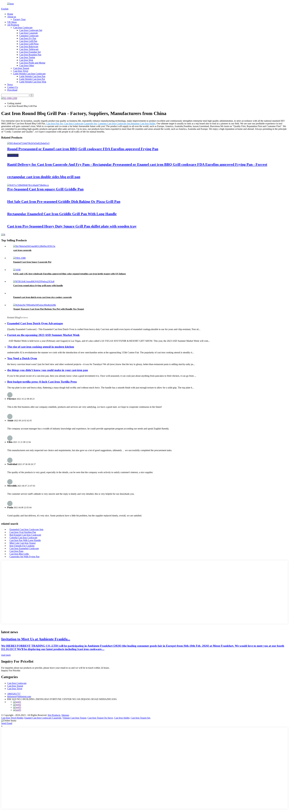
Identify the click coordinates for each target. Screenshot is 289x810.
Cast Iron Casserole (28, 33)
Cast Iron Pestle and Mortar (32, 62)
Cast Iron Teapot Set (140, 718)
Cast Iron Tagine (27, 57)
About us (11, 16)
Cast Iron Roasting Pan (30, 54)
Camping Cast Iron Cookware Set (114, 123)
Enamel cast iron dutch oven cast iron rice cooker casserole (42, 297)
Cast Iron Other (26, 65)
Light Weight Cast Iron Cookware (29, 73)
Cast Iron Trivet (20, 71)
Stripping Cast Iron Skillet (143, 123)
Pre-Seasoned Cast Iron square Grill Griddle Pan (45, 189)
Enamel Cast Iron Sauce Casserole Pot (32, 262)
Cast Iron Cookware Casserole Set (80, 123)
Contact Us (12, 87)
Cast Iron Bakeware (28, 46)
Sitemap (65, 715)
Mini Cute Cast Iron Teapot (22, 543)
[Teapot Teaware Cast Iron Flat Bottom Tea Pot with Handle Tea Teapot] (34, 305)
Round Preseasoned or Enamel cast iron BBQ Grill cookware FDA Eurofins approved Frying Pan (82, 149)
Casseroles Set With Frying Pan (24, 556)
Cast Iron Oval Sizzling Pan (22, 532)
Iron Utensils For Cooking (21, 545)
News (10, 84)
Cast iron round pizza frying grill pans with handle (38, 285)
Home (10, 14)
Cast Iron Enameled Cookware (24, 548)
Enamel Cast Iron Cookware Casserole (42, 718)
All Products (13, 25)
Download (12, 90)
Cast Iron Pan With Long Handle (25, 540)
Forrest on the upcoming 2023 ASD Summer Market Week (43, 335)
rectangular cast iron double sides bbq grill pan (43, 177)
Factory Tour (19, 19)
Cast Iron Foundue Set (30, 52)
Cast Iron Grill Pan (28, 41)
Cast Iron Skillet (121, 718)
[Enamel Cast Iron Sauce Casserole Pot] (19, 258)
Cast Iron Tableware (29, 49)
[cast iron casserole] (34, 246)
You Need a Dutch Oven (22, 358)
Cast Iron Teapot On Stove (100, 718)
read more (6, 655)
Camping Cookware (29, 35)
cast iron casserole (22, 250)
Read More (13, 155)
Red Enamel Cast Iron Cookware (25, 535)
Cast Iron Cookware (23, 27)
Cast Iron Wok (26, 60)
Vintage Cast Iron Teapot (74, 718)
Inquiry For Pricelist (10, 670)
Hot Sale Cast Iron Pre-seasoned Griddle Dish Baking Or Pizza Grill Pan (63, 201)
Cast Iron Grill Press (29, 44)
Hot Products (54, 715)
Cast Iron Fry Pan (27, 38)
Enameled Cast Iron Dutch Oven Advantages (35, 323)
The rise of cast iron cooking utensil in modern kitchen (40, 346)
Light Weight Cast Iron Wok (32, 81)
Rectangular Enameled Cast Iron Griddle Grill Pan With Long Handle (62, 214)
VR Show (12, 22)
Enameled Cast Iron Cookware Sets (26, 529)
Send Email (6, 723)
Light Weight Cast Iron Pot (32, 79)
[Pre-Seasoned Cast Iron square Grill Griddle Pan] (28, 185)
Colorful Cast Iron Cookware (23, 537)
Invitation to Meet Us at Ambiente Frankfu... (35, 639)
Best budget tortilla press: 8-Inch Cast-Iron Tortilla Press (42, 381)
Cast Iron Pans (16, 551)
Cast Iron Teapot (21, 68)
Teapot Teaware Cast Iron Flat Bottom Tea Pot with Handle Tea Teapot (48, 309)
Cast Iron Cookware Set (30, 30)
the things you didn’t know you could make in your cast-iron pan (47, 370)
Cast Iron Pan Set (54, 123)
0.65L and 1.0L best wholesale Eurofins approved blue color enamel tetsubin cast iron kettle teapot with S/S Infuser (69, 274)
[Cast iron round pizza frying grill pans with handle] (33, 281)
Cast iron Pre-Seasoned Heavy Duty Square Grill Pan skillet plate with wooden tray (72, 226)
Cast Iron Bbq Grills (19, 554)
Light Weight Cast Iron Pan (32, 76)
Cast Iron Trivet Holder (12, 718)
